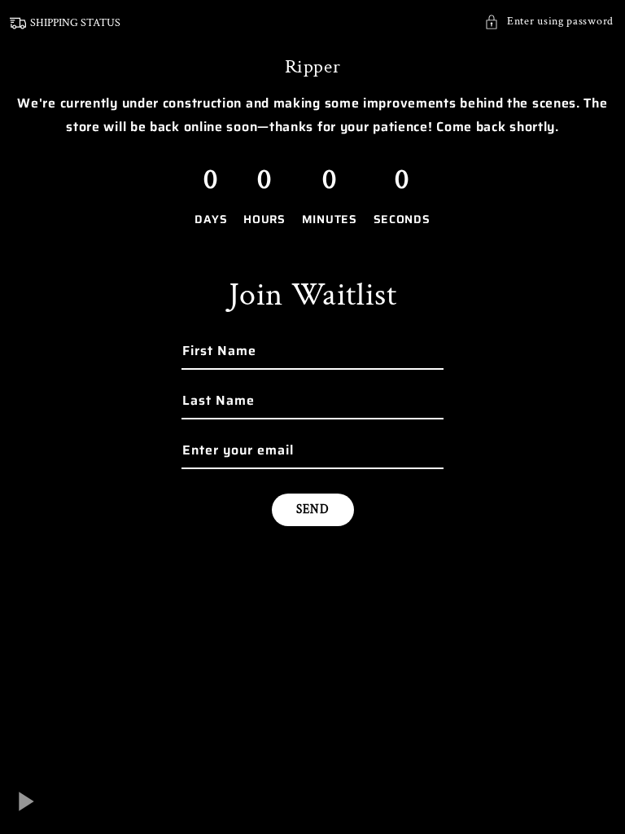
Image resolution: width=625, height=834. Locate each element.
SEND (313, 509)
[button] (549, 21)
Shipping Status (75, 22)
